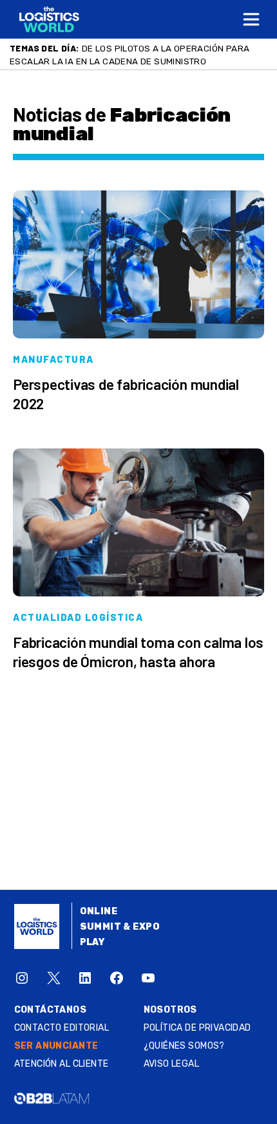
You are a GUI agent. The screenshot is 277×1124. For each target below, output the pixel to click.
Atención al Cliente (61, 1063)
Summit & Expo (120, 926)
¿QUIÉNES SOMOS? (184, 1045)
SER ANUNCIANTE (56, 1045)
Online (99, 911)
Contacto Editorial (62, 1027)
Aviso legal (172, 1063)
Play (92, 942)
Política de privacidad (197, 1027)
